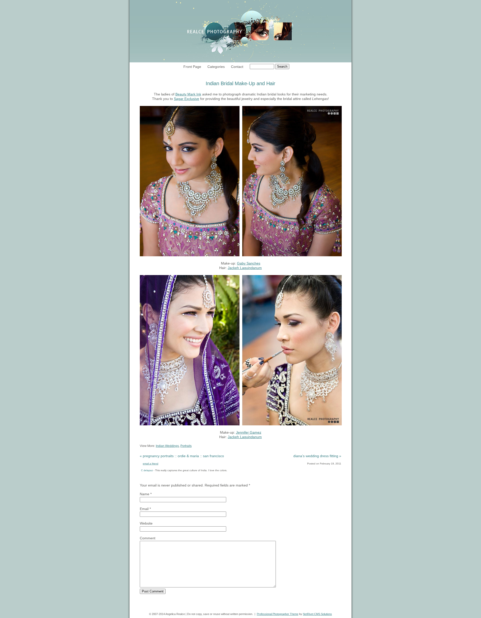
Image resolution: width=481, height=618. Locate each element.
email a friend (150, 463)
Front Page (192, 66)
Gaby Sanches (248, 263)
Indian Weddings (167, 446)
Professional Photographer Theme (277, 613)
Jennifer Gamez (248, 432)
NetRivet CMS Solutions (317, 613)
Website (146, 523)
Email (144, 509)
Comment (147, 538)
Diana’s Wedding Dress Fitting (317, 456)
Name (144, 494)
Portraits (186, 446)
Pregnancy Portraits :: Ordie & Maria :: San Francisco (182, 456)
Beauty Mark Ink (188, 94)
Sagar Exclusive (186, 99)
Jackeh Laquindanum (245, 268)
